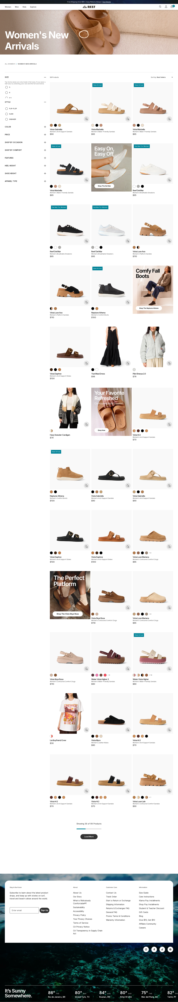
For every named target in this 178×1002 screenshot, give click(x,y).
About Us (77, 893)
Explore (33, 7)
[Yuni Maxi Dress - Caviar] (92, 369)
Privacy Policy (79, 915)
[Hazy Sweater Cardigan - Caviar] (51, 430)
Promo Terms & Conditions (118, 916)
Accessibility (78, 911)
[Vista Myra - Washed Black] (92, 736)
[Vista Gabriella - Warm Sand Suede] (59, 125)
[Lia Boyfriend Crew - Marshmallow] (51, 736)
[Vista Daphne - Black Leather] (55, 369)
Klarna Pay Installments (149, 900)
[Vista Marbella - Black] (96, 125)
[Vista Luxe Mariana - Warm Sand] (134, 614)
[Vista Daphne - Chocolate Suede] (51, 369)
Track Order (111, 896)
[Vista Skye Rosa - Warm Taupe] (96, 614)
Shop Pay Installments (149, 904)
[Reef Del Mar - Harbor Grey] (138, 186)
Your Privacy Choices (82, 919)
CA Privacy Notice (81, 927)
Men (17, 7)
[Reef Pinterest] (170, 949)
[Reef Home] (89, 7)
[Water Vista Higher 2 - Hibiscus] (105, 675)
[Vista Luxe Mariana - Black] (142, 552)
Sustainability (79, 907)
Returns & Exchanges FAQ (117, 908)
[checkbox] (25, 87)
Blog (141, 916)
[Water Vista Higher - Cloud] (138, 675)
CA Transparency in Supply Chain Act (87, 932)
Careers (142, 928)
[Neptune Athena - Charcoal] (92, 308)
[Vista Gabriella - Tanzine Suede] (51, 125)
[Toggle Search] (160, 6)
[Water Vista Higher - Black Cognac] (142, 675)
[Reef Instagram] (146, 949)
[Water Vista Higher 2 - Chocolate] (101, 675)
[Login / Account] (166, 6)
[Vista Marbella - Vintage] (92, 125)
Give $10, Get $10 (147, 920)
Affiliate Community (147, 924)
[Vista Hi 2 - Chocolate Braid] (138, 430)
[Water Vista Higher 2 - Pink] (96, 675)
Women (8, 7)
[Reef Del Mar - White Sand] (134, 186)
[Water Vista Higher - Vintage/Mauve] (134, 675)
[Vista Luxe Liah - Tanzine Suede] (134, 797)
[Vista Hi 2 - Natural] (146, 430)
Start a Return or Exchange (118, 900)
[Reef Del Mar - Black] (142, 186)
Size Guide (143, 893)
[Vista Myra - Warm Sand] (101, 736)
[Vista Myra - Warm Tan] (96, 736)
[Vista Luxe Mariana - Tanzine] (134, 552)
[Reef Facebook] (154, 949)
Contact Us (111, 893)
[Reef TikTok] (162, 949)
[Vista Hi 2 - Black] (142, 430)
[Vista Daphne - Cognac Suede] (59, 369)
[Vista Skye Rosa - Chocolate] (92, 614)
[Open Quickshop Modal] (86, 119)
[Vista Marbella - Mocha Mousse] (101, 125)
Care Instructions (146, 896)
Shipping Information (115, 904)
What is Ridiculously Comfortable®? (82, 902)
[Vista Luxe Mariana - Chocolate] (138, 552)
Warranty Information (115, 920)
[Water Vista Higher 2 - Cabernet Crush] (92, 675)
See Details (107, 2)
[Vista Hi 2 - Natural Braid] (134, 430)
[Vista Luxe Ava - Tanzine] (134, 247)
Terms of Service (80, 923)
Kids (24, 7)
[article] (111, 170)
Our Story (77, 896)
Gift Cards (143, 912)
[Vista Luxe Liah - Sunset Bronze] (146, 797)
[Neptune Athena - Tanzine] (96, 308)
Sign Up (44, 910)
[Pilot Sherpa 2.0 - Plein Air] (134, 369)
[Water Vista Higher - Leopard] (146, 675)
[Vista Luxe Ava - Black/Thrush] (138, 247)
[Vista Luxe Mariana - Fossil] (146, 552)
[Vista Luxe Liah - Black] (142, 797)
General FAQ (111, 912)
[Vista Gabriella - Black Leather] (55, 125)
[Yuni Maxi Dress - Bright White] (96, 369)
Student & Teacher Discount (151, 908)
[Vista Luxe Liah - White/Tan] (138, 797)
